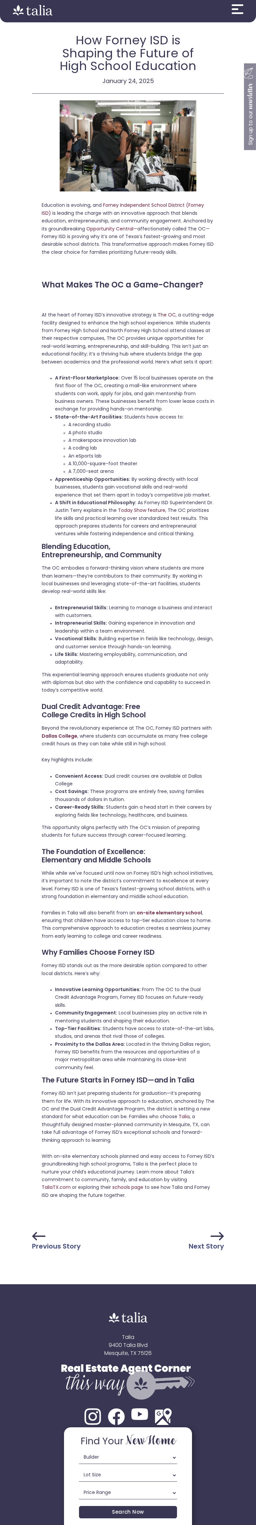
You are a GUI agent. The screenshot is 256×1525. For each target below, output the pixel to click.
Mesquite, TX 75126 (128, 1353)
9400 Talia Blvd (128, 1345)
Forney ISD (202, 244)
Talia (128, 1337)
